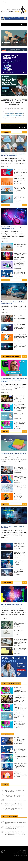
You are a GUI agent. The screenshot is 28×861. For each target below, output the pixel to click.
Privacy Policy (23, 850)
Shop (21, 855)
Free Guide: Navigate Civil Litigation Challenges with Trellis (13, 809)
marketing (6, 115)
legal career (18, 118)
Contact (16, 855)
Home (25, 855)
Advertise (24, 854)
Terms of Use (17, 854)
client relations (19, 113)
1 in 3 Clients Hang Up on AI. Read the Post (15, 800)
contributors (6, 117)
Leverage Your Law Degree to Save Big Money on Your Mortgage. (14, 827)
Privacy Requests (22, 852)
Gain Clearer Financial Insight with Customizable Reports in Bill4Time (13, 804)
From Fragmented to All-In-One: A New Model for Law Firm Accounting (14, 796)
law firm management (16, 115)
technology (10, 113)
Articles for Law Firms (14, 126)
